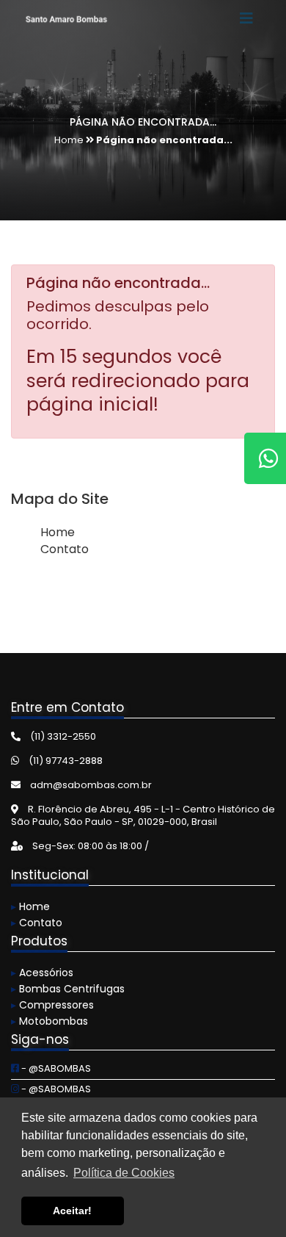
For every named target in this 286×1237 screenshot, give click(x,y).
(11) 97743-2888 (64, 761)
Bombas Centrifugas (68, 988)
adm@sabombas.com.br (90, 785)
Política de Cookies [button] (124, 1172)
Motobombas (49, 1021)
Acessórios (42, 972)
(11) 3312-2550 (62, 736)
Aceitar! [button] (72, 1210)
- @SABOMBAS (55, 1068)
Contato (64, 549)
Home (57, 532)
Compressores (52, 1005)
